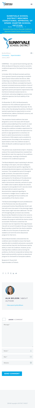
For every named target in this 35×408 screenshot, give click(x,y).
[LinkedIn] (13, 273)
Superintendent (16, 55)
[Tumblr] (11, 273)
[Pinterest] (8, 273)
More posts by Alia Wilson (15, 305)
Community (5, 55)
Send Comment (12, 374)
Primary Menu (31, 4)
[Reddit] (16, 273)
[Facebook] (3, 273)
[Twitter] (5, 273)
